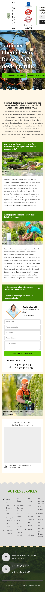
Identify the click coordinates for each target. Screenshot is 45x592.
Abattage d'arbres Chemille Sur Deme (19, 511)
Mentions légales (35, 585)
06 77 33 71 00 (13, 23)
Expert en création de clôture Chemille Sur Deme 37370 (40, 525)
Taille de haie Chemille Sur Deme (8, 507)
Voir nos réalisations (13, 75)
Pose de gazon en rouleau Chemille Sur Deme (29, 515)
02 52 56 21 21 (13, 8)
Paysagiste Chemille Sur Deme (8, 522)
